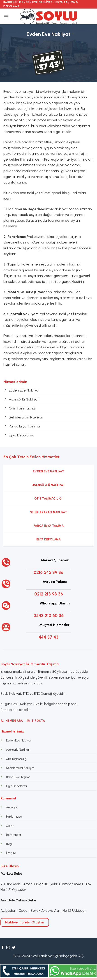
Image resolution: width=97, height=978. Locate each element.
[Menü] (6, 16)
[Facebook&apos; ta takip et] (3, 948)
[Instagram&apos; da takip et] (8, 948)
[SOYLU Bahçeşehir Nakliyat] (48, 16)
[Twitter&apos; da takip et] (13, 948)
